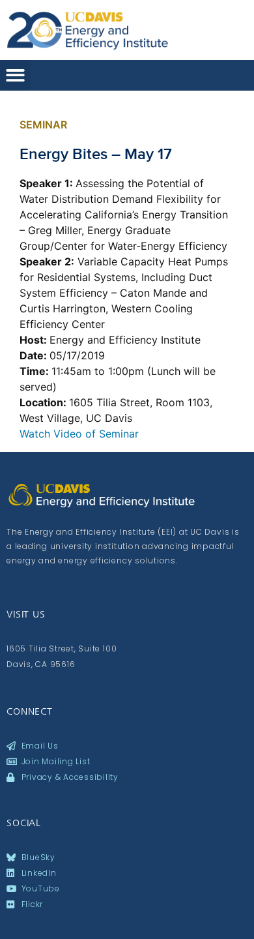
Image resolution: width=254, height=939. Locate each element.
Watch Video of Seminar (79, 433)
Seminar (43, 124)
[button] (15, 75)
